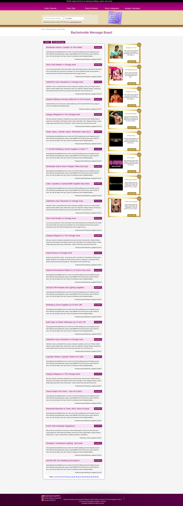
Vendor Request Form (133, 500)
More (94, 496)
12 (70, 477)
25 (97, 477)
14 (74, 477)
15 (76, 477)
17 (81, 477)
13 (72, 477)
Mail (99, 496)
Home (43, 29)
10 (66, 477)
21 (89, 477)
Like (103, 496)
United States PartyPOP (51, 496)
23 (93, 477)
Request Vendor (89, 499)
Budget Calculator (132, 8)
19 (85, 477)
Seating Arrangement (88, 501)
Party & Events (91, 8)
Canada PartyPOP (50, 500)
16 (78, 477)
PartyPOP (51, 3)
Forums (71, 499)
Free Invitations (79, 499)
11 (68, 477)
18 (83, 477)
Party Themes (50, 8)
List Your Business (110, 499)
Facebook (82, 496)
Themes (65, 499)
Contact (102, 499)
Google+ (86, 496)
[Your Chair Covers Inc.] (131, 61)
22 (91, 477)
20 (87, 477)
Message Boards (51, 29)
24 (95, 477)
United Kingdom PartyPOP (52, 498)
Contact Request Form (75, 22)
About (97, 499)
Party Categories (112, 8)
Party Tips (71, 8)
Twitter (90, 496)
